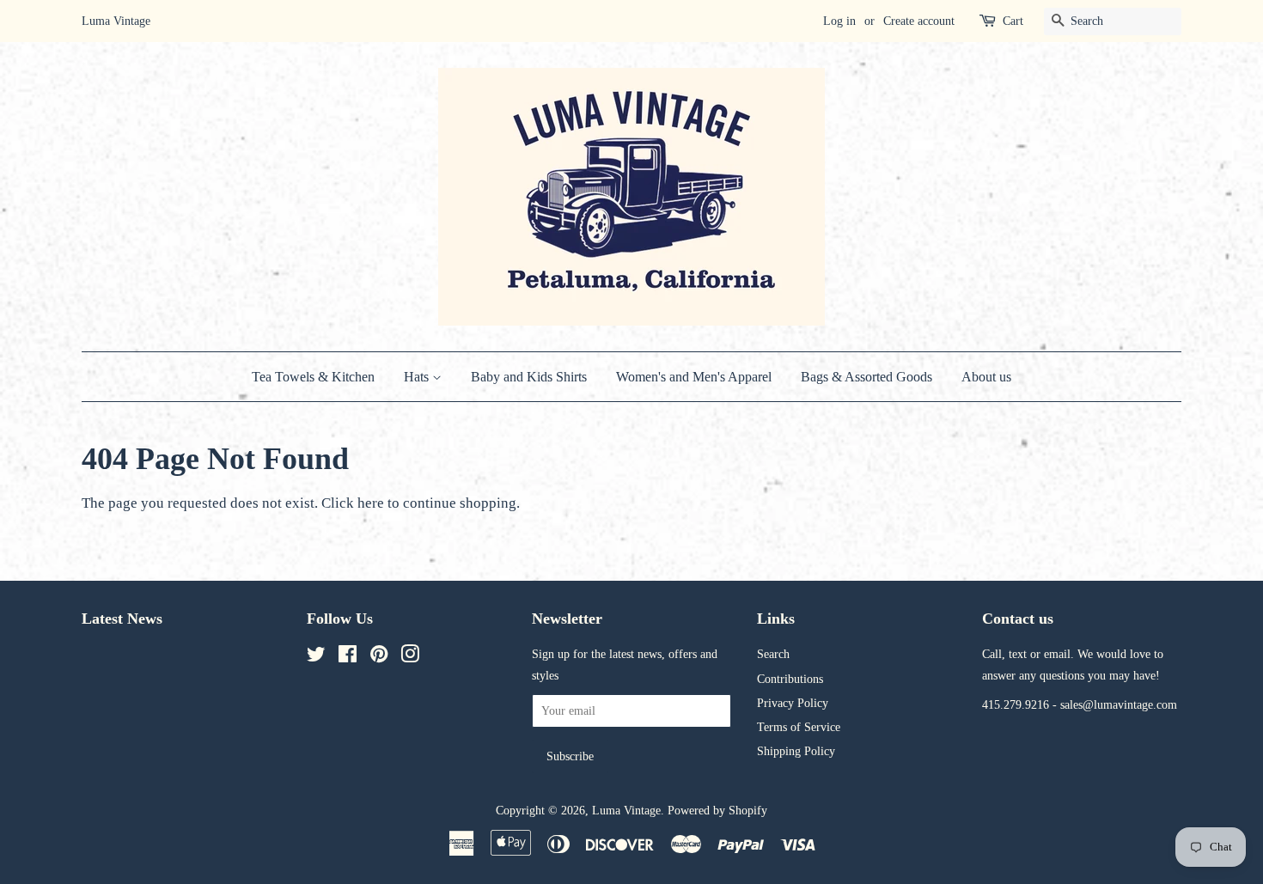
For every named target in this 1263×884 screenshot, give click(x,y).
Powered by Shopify (717, 810)
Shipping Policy (796, 751)
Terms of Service (798, 727)
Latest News (122, 618)
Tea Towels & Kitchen (313, 376)
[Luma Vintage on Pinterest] (378, 657)
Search (773, 654)
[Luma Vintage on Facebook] (347, 657)
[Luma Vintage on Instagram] (409, 657)
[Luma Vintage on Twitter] (316, 657)
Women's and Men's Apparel (694, 376)
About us (986, 376)
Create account (919, 21)
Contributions (790, 679)
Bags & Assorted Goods (866, 376)
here (370, 503)
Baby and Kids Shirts (529, 376)
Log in (839, 21)
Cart (1013, 21)
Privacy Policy (792, 703)
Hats (418, 376)
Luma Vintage (626, 810)
